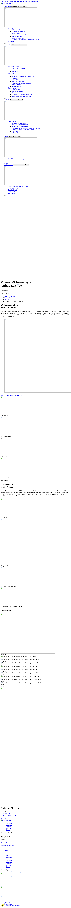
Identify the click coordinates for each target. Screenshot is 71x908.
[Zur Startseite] (6, 3)
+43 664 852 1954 (6, 813)
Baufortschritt (13, 395)
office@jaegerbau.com (7, 845)
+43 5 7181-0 (5, 842)
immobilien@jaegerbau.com (9, 815)
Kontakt (19, 395)
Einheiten (3, 395)
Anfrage (3, 818)
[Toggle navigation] (12, 3)
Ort (8, 395)
